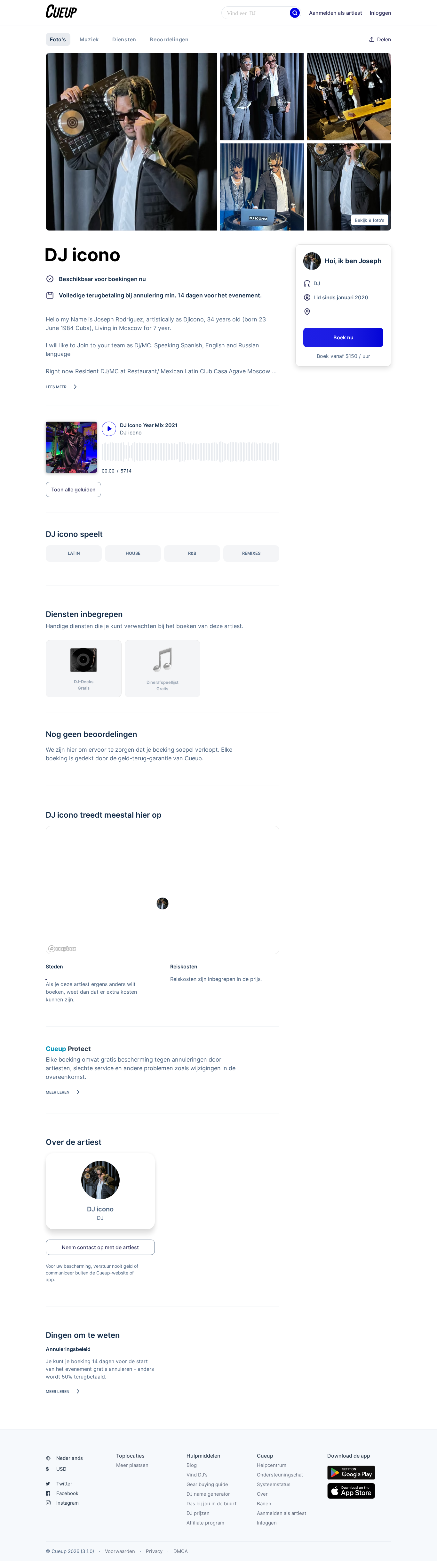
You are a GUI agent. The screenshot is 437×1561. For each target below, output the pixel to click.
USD (56, 1469)
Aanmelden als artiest (335, 13)
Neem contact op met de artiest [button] (100, 1247)
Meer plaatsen (132, 1465)
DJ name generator (208, 1494)
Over (262, 1494)
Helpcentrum (271, 1465)
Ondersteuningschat (280, 1475)
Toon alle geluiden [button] (73, 489)
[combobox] (261, 13)
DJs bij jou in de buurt (211, 1503)
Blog (192, 1465)
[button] (295, 13)
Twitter (64, 1484)
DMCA (180, 1551)
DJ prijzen (198, 1513)
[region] (162, 890)
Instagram (67, 1503)
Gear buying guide (207, 1484)
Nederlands (69, 1458)
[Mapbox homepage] (62, 948)
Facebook (67, 1493)
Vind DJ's (197, 1475)
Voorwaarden (120, 1551)
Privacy (154, 1551)
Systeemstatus (273, 1484)
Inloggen (380, 13)
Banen (264, 1503)
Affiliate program (205, 1523)
